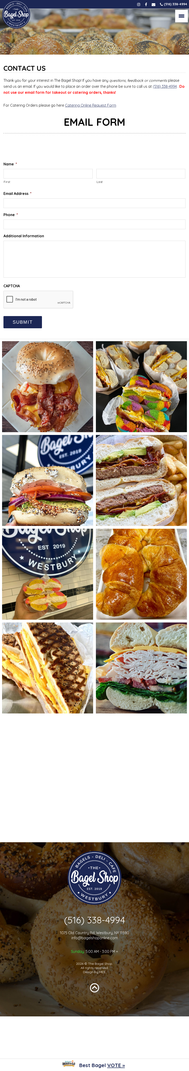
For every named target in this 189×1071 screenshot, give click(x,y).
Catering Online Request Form (90, 105)
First (7, 182)
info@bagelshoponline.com (94, 938)
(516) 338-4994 (165, 86)
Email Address (17, 193)
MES (102, 972)
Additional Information (23, 236)
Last (100, 182)
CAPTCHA (11, 286)
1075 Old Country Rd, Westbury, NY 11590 (94, 932)
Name (10, 164)
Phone (10, 214)
